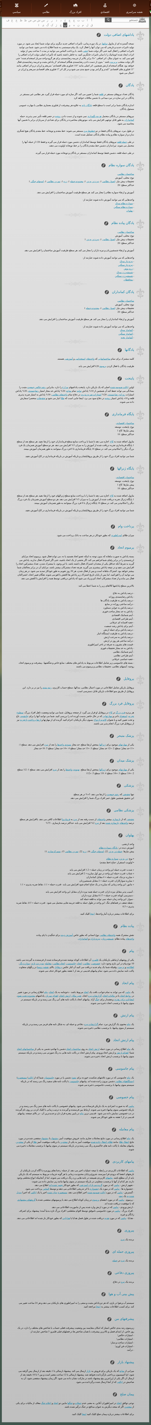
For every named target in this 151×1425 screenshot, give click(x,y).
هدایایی (66, 1218)
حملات (78, 1403)
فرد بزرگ (120, 712)
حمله (115, 1260)
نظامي (46, 12)
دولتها (105, 43)
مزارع (65, 387)
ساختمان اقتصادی (125, 423)
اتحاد (79, 963)
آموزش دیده (67, 935)
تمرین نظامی (53, 181)
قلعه (101, 94)
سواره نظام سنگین (123, 207)
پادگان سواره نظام (108, 847)
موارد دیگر (24, 963)
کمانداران (129, 119)
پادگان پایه (87, 105)
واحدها (60, 744)
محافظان (128, 279)
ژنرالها (102, 744)
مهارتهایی (107, 716)
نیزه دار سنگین (125, 265)
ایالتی (33, 1192)
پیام (46, 992)
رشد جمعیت (113, 794)
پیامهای (109, 1177)
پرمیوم (102, 366)
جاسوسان (49, 1077)
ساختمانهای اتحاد (25, 1049)
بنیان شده (52, 1192)
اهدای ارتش (122, 1052)
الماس (46, 1188)
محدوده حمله (76, 181)
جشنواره (94, 1188)
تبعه (121, 1196)
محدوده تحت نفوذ (26, 995)
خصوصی (95, 963)
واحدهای (90, 358)
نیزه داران (95, 938)
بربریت (113, 61)
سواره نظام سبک (124, 203)
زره (65, 181)
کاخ (111, 441)
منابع (68, 390)
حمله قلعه (122, 141)
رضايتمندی (33, 390)
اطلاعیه (130, 967)
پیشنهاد (55, 1138)
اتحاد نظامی (59, 963)
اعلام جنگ (46, 1403)
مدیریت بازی (37, 963)
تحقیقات (41, 398)
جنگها (70, 1403)
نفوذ (74, 1077)
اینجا (92, 913)
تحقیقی (126, 794)
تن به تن (124, 858)
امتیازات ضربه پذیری (91, 394)
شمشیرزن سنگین (124, 276)
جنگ (97, 999)
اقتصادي (105, 12)
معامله (48, 963)
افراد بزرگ (75, 12)
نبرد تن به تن (92, 181)
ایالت (30, 1077)
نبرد (46, 744)
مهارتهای (122, 744)
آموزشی (68, 358)
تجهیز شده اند (56, 1185)
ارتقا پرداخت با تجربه (30, 719)
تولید (79, 390)
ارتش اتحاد (65, 995)
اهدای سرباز (52, 995)
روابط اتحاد (125, 995)
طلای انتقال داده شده (102, 1142)
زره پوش (128, 268)
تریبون (121, 967)
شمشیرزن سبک (125, 272)
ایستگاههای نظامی (124, 1081)
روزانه (122, 394)
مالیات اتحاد (109, 995)
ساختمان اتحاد (73, 1049)
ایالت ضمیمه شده (119, 387)
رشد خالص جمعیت (36, 387)
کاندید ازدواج (100, 719)
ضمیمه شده (93, 1192)
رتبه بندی (47, 687)
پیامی (128, 992)
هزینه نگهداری (94, 116)
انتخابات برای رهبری (124, 999)
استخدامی (80, 358)
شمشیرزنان (107, 938)
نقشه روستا (43, 967)
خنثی (85, 50)
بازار (88, 1371)
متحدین (64, 1142)
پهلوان (129, 210)
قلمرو (95, 959)
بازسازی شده (112, 823)
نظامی (86, 963)
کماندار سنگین (125, 333)
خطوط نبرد (89, 130)
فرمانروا (66, 819)
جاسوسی (71, 963)
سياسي (17, 12)
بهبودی (67, 744)
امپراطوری (116, 535)
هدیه (106, 1218)
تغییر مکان (76, 995)
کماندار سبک (126, 330)
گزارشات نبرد (95, 995)
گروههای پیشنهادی (26, 1199)
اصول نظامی (108, 181)
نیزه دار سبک (126, 261)
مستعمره (22, 1077)
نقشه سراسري (134, 12)
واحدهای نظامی (60, 394)
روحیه (58, 116)
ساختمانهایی (104, 358)
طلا (62, 398)
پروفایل (58, 967)
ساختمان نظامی (126, 174)
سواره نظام (112, 858)
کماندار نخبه (127, 337)
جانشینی (24, 716)
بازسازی (116, 819)
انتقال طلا (124, 1142)
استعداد (123, 716)
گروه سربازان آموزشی (90, 1185)
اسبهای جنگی (37, 181)
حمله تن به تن (115, 851)
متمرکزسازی (54, 851)
